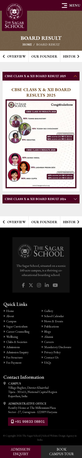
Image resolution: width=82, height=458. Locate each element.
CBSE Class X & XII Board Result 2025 (35, 76)
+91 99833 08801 (29, 422)
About (10, 316)
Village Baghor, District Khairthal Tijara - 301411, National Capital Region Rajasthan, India (32, 389)
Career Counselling (18, 332)
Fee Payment (14, 363)
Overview (16, 56)
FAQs (47, 363)
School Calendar (54, 316)
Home (27, 44)
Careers (49, 342)
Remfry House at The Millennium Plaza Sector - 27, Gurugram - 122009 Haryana (32, 408)
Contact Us (51, 357)
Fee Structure (14, 357)
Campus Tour (61, 451)
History (70, 56)
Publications (51, 326)
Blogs (47, 332)
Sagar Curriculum (16, 326)
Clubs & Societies (16, 342)
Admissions (13, 347)
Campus (11, 321)
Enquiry (20, 451)
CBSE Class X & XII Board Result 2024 (35, 199)
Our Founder (44, 56)
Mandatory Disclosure (57, 347)
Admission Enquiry (17, 352)
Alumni (48, 337)
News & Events (53, 321)
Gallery (48, 311)
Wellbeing (12, 337)
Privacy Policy (52, 352)
